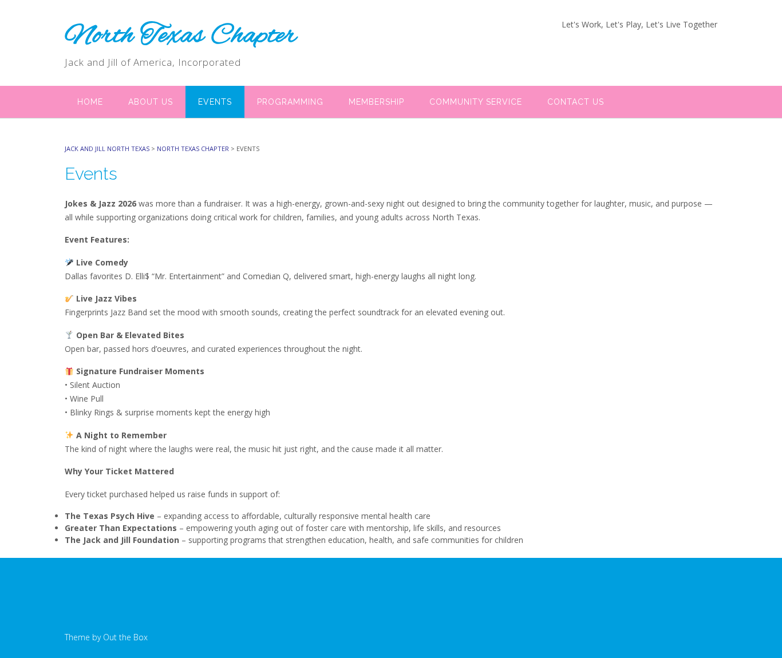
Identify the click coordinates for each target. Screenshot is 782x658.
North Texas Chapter (181, 36)
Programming (290, 101)
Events (215, 101)
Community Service (475, 101)
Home (90, 101)
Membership (376, 101)
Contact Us (575, 101)
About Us (150, 101)
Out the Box (125, 637)
